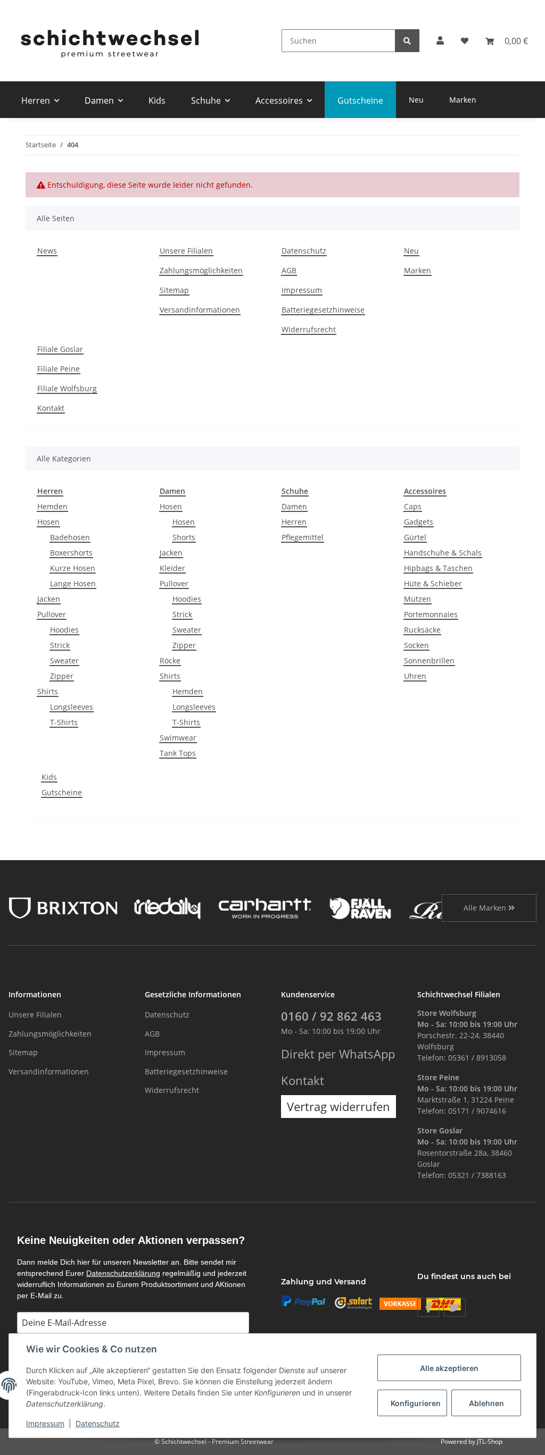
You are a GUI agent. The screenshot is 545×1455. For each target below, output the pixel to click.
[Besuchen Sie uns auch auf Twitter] (454, 1307)
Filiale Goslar (60, 349)
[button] (440, 41)
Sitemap (174, 290)
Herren (294, 522)
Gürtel (415, 537)
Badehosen (70, 537)
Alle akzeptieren (449, 1368)
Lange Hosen (73, 583)
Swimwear (178, 738)
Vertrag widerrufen (338, 1106)
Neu (416, 100)
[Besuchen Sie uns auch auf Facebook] (428, 1307)
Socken (416, 645)
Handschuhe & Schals (443, 553)
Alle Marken (486, 908)
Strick (60, 645)
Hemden (52, 506)
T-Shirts (64, 722)
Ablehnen (486, 1403)
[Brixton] (63, 907)
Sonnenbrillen (429, 660)
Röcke (170, 660)
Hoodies (64, 630)
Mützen (417, 599)
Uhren (415, 676)
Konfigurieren (416, 1403)
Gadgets (418, 522)
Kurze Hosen (72, 568)
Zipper (61, 676)
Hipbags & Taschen (438, 568)
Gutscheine (62, 792)
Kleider (172, 568)
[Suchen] (407, 40)
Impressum (302, 290)
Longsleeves (71, 707)
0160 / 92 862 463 (331, 1016)
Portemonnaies (431, 614)
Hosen (48, 522)
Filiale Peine (58, 369)
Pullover (51, 614)
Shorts (183, 537)
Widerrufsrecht (309, 329)
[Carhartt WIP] (264, 907)
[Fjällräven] (360, 907)
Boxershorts (71, 553)
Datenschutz (304, 251)
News (47, 251)
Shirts (47, 691)
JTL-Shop (489, 1441)
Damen (294, 506)
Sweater (64, 660)
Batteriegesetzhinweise (323, 310)
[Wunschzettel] (464, 41)
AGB (289, 270)
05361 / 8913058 (477, 1058)
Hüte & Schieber (433, 583)
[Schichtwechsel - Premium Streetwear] (109, 40)
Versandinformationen (200, 310)
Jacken (48, 599)
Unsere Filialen (186, 251)
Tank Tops (178, 753)
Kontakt (50, 408)
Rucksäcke (422, 630)
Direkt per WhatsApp (338, 1054)
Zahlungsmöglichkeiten (201, 270)
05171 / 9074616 (477, 1111)
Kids (49, 777)
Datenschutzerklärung (123, 1273)
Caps (413, 506)
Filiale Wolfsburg (67, 388)
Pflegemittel (303, 537)
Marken (462, 100)
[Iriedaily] (167, 907)
